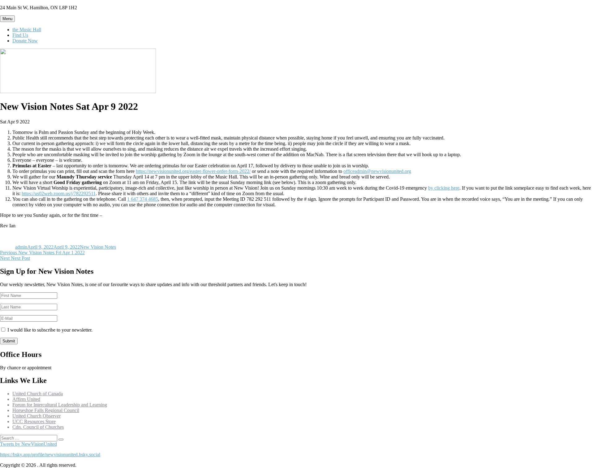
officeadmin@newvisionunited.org (377, 171)
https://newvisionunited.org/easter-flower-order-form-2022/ (193, 171)
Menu (7, 18)
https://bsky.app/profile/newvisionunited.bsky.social (50, 454)
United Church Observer (36, 416)
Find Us (20, 35)
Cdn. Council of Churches (38, 427)
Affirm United (26, 399)
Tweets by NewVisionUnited (28, 444)
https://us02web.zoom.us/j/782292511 (59, 193)
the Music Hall (26, 29)
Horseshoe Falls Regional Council (45, 410)
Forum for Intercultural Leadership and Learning (59, 404)
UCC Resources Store (34, 421)
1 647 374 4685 (142, 199)
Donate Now (25, 40)
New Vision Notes (98, 247)
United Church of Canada (37, 393)
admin (21, 247)
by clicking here (443, 188)
